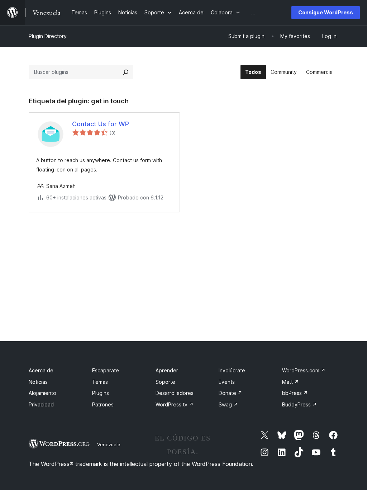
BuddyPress (299, 404)
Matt (290, 382)
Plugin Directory (48, 36)
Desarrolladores (175, 393)
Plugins (100, 393)
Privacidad (41, 404)
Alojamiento (42, 393)
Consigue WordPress (325, 12)
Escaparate (105, 370)
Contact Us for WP (100, 124)
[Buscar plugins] (126, 72)
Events (227, 382)
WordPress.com (303, 370)
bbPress (295, 393)
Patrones (103, 404)
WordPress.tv (175, 404)
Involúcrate (232, 370)
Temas (100, 382)
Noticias (38, 382)
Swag (228, 404)
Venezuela (108, 444)
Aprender (167, 370)
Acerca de (41, 370)
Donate (230, 393)
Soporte (165, 382)
